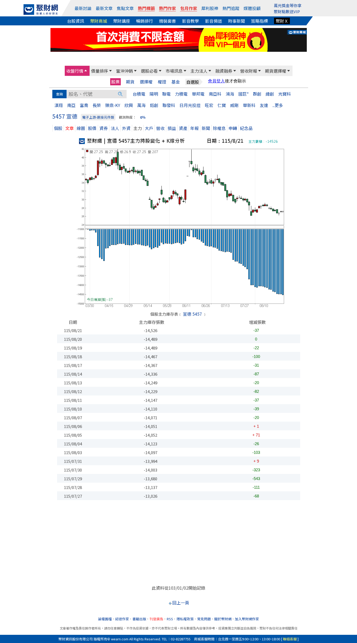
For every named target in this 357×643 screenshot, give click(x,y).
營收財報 (248, 71)
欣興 (128, 105)
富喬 (84, 105)
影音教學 (190, 21)
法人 (115, 128)
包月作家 (188, 8)
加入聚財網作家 (247, 618)
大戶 (149, 128)
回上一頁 (180, 602)
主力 (137, 128)
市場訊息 (174, 71)
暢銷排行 (144, 21)
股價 (92, 128)
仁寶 (221, 105)
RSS (170, 618)
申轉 (233, 128)
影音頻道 (213, 21)
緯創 (270, 94)
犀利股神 (209, 8)
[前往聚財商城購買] (178, 39)
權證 (162, 81)
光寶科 (284, 94)
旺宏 (209, 105)
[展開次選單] (85, 70)
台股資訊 (75, 21)
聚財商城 (98, 21)
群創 (257, 94)
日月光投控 (190, 105)
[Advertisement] (178, 542)
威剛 (234, 105)
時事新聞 (236, 21)
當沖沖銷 (124, 71)
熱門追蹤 (230, 8)
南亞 (71, 105)
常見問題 (204, 618)
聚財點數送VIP (287, 11)
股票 (115, 81)
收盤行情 (74, 71)
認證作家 (122, 618)
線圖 (81, 128)
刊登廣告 (156, 618)
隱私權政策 (185, 618)
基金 (175, 81)
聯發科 (169, 105)
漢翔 (58, 105)
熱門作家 (167, 8)
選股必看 (149, 71)
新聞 (206, 128)
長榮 (96, 105)
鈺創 (154, 105)
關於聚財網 (222, 618)
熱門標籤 (146, 8)
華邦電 (198, 94)
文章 (69, 128)
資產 (183, 128)
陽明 (154, 94)
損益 (172, 128)
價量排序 (99, 71)
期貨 (130, 81)
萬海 (141, 105)
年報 (194, 128)
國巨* (243, 94)
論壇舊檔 (105, 618)
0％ (143, 117)
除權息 (219, 128)
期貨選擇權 (275, 71)
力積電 (181, 94)
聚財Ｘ (282, 21)
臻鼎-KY (112, 105)
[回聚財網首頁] (41, 9)
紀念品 (246, 128)
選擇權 (146, 81)
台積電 (139, 94)
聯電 (166, 94)
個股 (58, 128)
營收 (160, 128)
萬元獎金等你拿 (288, 5)
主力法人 (199, 71)
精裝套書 (167, 21)
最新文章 (104, 8)
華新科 (249, 105)
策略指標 (259, 21)
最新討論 (83, 8)
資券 (103, 128)
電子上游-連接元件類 (98, 117)
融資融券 (223, 71)
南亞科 (215, 94)
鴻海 (230, 94)
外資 (126, 128)
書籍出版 (139, 618)
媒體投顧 (252, 8)
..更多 (277, 105)
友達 (264, 105)
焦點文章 (125, 8)
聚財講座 (121, 21)
